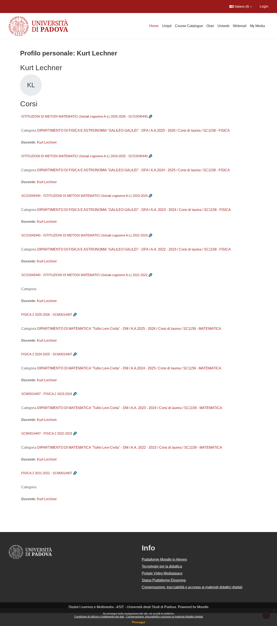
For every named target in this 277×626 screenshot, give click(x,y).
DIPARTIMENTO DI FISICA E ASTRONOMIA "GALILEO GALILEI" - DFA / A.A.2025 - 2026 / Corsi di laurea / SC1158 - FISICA (133, 130)
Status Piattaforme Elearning (164, 580)
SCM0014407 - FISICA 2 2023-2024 (46, 394)
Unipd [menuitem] (166, 26)
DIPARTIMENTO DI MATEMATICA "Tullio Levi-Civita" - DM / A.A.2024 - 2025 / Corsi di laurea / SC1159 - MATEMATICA (129, 368)
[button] (240, 6)
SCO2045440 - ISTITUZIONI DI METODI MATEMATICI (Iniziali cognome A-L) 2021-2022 (84, 275)
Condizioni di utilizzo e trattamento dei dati (99, 616)
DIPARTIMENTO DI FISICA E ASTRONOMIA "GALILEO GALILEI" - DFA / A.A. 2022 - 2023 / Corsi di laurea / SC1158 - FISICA (134, 249)
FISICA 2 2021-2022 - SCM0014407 (46, 473)
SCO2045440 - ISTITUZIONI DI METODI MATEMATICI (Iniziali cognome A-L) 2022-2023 (84, 235)
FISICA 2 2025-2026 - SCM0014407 (46, 314)
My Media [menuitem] (257, 26)
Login (264, 6)
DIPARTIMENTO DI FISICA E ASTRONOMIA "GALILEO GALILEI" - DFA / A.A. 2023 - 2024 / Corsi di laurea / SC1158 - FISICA (134, 210)
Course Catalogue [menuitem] (189, 26)
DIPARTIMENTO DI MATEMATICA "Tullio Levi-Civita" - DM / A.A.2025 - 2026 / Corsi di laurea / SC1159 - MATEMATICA (129, 328)
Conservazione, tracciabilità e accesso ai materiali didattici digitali (164, 616)
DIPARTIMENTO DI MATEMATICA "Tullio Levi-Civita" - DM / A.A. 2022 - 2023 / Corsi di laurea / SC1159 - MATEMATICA (129, 447)
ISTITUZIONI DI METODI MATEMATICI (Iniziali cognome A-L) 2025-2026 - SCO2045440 (84, 116)
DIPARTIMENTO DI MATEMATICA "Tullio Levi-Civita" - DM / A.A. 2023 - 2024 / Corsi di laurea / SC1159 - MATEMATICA (129, 408)
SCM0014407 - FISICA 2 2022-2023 (46, 433)
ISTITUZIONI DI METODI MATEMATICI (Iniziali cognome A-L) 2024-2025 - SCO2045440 (84, 156)
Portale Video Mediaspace (162, 573)
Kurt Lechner (47, 142)
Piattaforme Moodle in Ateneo (164, 559)
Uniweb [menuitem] (223, 26)
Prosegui (138, 622)
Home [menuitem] (154, 26)
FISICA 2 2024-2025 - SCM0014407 (46, 354)
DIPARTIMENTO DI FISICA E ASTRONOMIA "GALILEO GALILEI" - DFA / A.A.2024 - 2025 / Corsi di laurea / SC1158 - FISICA (133, 170)
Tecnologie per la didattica (162, 566)
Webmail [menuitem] (239, 26)
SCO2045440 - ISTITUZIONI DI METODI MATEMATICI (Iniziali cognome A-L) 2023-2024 (84, 195)
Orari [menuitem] (210, 26)
